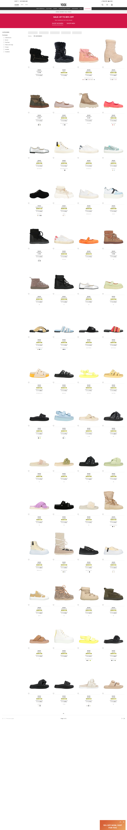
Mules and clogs (9, 44)
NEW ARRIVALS (40, 8)
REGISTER (105, 1)
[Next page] (117, 718)
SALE (81, 8)
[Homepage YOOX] (63, 4)
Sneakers (7, 51)
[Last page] (124, 718)
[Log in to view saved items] (107, 4)
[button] (14, 35)
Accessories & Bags (64, 8)
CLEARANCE (87, 8)
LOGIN (110, 1)
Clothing (49, 8)
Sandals (7, 49)
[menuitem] (17, 5)
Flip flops (7, 42)
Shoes (55, 8)
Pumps (7, 47)
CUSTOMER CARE (24, 1)
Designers (75, 8)
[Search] (102, 4)
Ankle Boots (8, 37)
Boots (6, 40)
